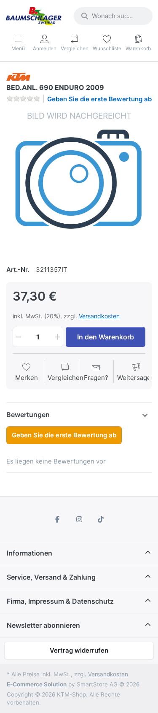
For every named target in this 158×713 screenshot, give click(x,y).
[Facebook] (57, 519)
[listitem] (79, 183)
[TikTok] (100, 519)
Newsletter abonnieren (43, 625)
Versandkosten (99, 316)
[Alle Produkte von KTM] (18, 76)
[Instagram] (79, 519)
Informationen (29, 553)
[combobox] (113, 16)
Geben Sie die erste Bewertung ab (99, 99)
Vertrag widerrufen (79, 650)
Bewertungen (28, 414)
